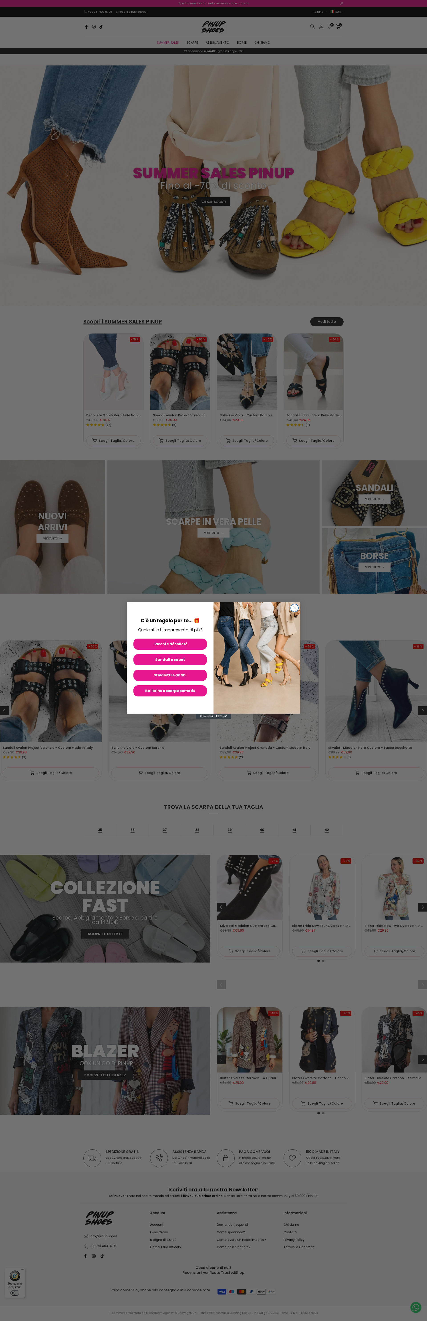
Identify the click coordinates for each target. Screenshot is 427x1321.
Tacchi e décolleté (170, 644)
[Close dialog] (294, 608)
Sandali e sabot (170, 659)
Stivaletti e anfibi (170, 675)
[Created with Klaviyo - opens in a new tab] (213, 716)
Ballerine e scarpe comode (170, 690)
